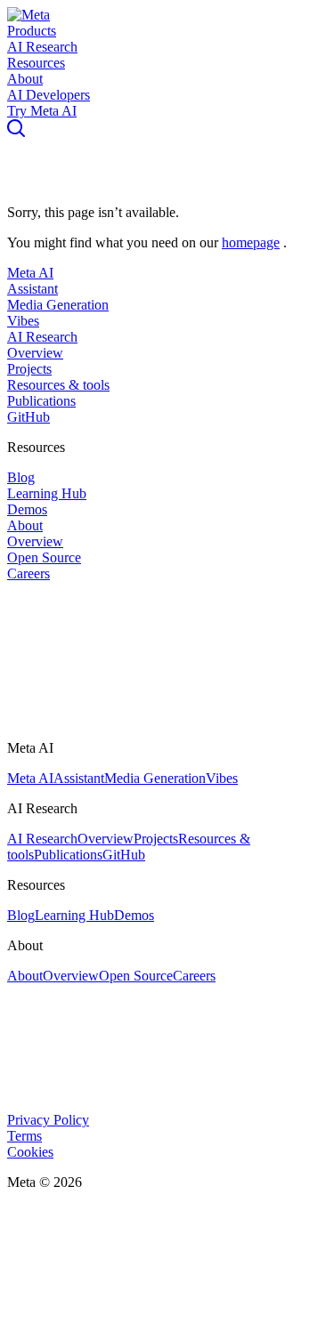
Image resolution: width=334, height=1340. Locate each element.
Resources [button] (36, 62)
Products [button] (31, 30)
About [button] (25, 78)
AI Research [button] (42, 46)
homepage (251, 242)
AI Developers (48, 94)
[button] (28, 14)
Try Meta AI (42, 110)
